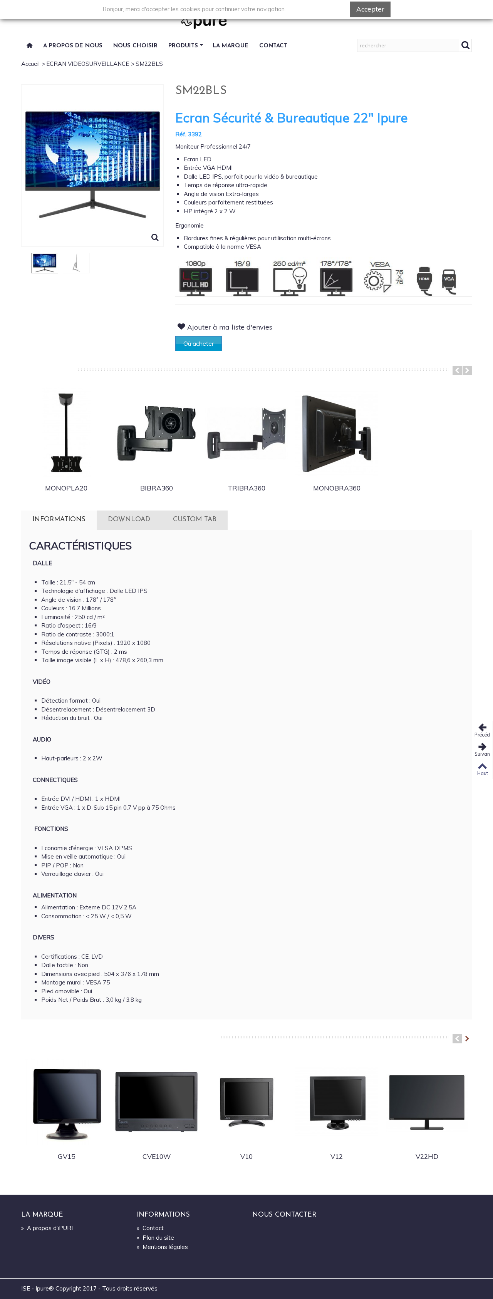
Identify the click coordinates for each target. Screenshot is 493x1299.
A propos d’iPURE (48, 1228)
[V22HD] (427, 1102)
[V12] (336, 1102)
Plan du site (155, 1237)
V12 (336, 1156)
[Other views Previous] (25, 269)
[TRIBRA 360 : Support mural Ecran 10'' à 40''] (246, 433)
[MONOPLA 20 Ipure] (66, 433)
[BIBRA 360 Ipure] (156, 433)
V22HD (427, 1156)
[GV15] (66, 1102)
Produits (183, 46)
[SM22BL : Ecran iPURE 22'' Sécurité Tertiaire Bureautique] (44, 263)
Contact (273, 46)
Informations (59, 519)
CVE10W (157, 1156)
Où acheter (198, 343)
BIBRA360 (156, 488)
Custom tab (194, 519)
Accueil (30, 63)
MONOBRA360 (337, 488)
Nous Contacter (284, 1215)
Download (129, 519)
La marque (230, 46)
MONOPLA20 (66, 488)
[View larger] (155, 238)
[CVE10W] (156, 1102)
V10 (246, 1156)
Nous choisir (135, 46)
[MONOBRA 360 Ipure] (336, 433)
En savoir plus (318, 9)
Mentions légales (162, 1246)
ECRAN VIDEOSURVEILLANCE (87, 63)
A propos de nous (72, 46)
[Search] (465, 45)
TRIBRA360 (246, 488)
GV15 (66, 1156)
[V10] (246, 1102)
